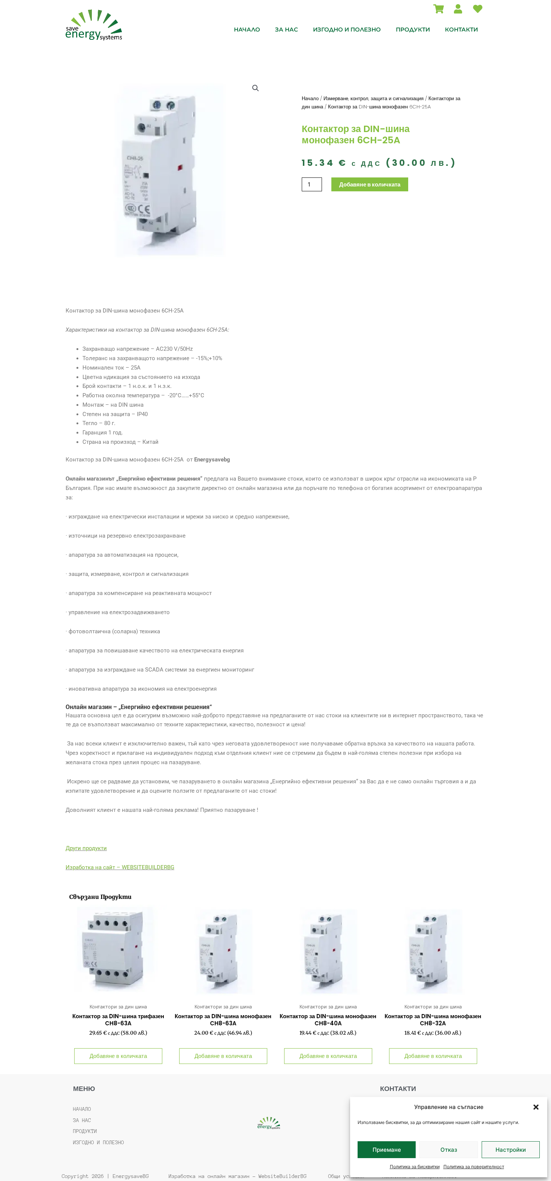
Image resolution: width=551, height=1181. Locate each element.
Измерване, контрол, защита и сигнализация (373, 98)
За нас (286, 29)
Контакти (461, 29)
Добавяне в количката (369, 184)
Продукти (413, 29)
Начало (247, 29)
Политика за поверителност (473, 1166)
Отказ (448, 1149)
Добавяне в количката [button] (118, 1056)
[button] (536, 1107)
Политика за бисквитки (415, 1166)
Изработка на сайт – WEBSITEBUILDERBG (120, 867)
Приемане (387, 1149)
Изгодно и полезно (347, 29)
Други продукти (86, 848)
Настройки (511, 1149)
